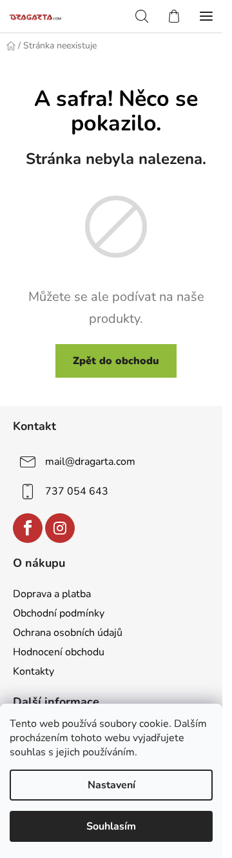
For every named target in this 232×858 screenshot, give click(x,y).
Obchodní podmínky (58, 613)
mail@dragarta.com (90, 462)
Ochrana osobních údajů (67, 633)
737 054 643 (76, 491)
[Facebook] (28, 528)
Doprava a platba (52, 594)
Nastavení (111, 785)
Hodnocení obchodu (58, 652)
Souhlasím (111, 826)
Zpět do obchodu (116, 361)
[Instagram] (60, 528)
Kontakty (33, 671)
